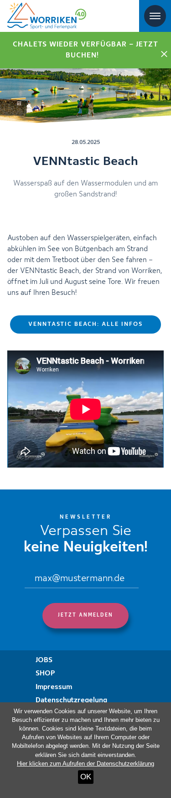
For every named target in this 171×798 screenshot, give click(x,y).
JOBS (44, 660)
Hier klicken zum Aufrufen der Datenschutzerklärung (85, 763)
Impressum (54, 687)
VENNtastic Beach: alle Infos (85, 324)
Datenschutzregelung (71, 700)
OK (85, 776)
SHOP (45, 673)
